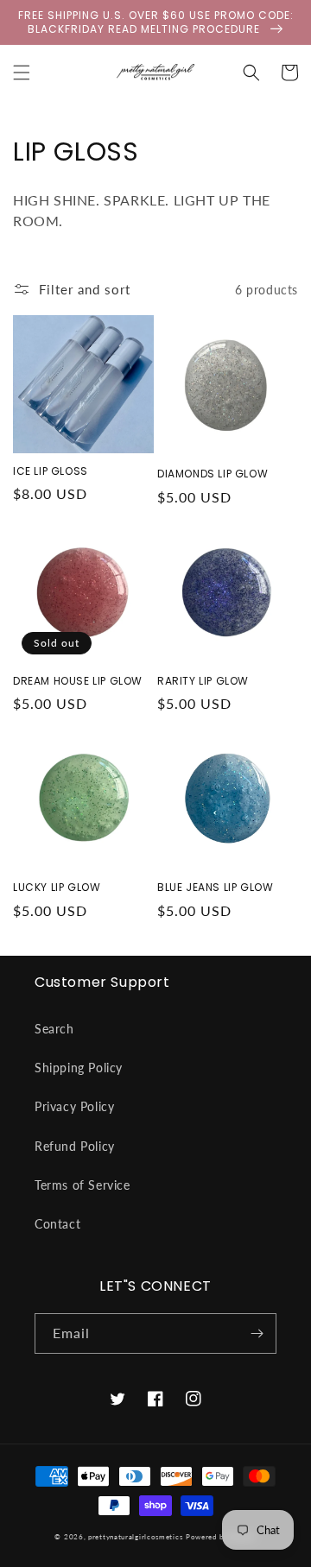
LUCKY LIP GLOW (56, 887)
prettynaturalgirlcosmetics (135, 1536)
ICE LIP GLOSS (50, 471)
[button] (22, 73)
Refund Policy (75, 1146)
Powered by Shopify (221, 1536)
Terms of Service (82, 1185)
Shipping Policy (79, 1067)
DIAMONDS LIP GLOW (212, 474)
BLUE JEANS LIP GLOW (215, 887)
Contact (57, 1223)
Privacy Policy (74, 1106)
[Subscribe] (257, 1333)
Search (54, 1028)
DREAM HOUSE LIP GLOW (78, 681)
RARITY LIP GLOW (203, 681)
